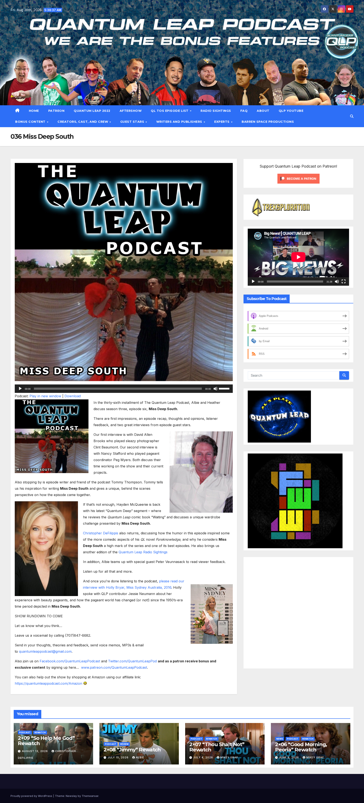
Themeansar (90, 796)
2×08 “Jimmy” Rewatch (132, 750)
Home (34, 111)
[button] (351, 116)
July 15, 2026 (118, 757)
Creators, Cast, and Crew (83, 122)
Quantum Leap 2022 (92, 111)
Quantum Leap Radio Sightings (143, 552)
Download (72, 396)
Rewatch (40, 732)
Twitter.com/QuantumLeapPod (132, 661)
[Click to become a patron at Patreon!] (298, 178)
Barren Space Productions (268, 122)
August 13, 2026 (35, 751)
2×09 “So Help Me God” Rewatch (46, 740)
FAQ (244, 111)
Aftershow (131, 111)
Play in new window (45, 396)
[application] (124, 388)
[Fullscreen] (343, 281)
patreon (56, 111)
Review (124, 744)
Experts (222, 122)
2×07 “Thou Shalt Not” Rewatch (216, 747)
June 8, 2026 (289, 757)
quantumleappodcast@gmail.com (45, 651)
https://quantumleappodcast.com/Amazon (48, 683)
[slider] (225, 388)
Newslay (71, 796)
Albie (140, 757)
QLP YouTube (291, 111)
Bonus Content (30, 122)
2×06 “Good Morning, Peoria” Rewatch (301, 747)
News (279, 739)
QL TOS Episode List (170, 111)
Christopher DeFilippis (100, 533)
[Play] (20, 389)
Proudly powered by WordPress (32, 796)
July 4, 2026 (203, 757)
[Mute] (215, 389)
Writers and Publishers (179, 122)
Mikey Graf (229, 757)
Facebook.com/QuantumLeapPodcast (70, 661)
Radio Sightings (216, 111)
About (263, 111)
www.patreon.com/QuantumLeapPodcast (114, 667)
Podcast (25, 732)
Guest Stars (132, 122)
